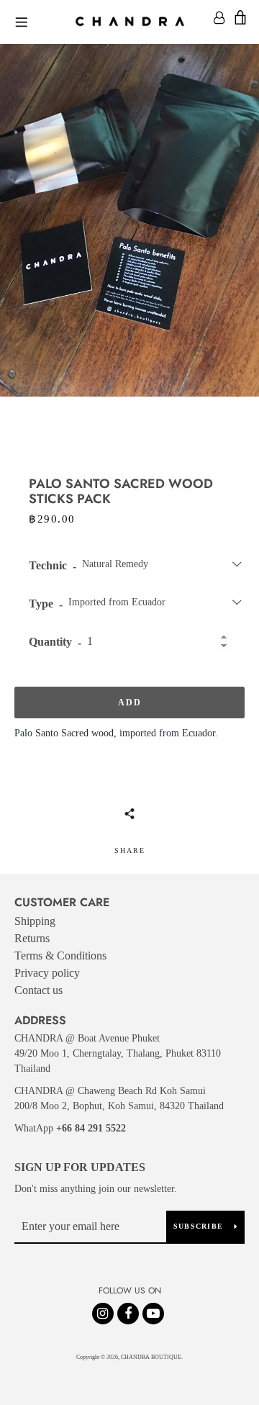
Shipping (34, 921)
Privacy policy (47, 973)
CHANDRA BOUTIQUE (151, 1357)
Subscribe (198, 1226)
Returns (32, 938)
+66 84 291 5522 (91, 1128)
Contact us (38, 990)
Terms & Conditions (60, 955)
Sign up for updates (79, 1167)
